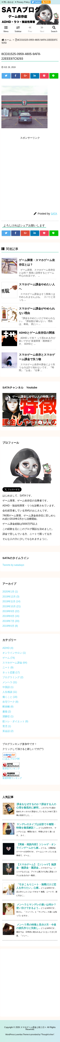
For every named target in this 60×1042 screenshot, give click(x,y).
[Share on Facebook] (15, 76)
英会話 (7, 731)
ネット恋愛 (11, 672)
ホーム (7, 40)
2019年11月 (11, 601)
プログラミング (12, 677)
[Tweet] (6, 76)
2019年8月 (10, 616)
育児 (6, 726)
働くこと (9, 697)
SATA (54, 213)
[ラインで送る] (53, 76)
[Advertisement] (30, 171)
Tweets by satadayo (13, 565)
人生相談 (9, 692)
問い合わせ (9, 2)
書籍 (6, 711)
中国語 (7, 687)
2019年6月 (10, 626)
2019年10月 (11, 606)
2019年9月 (10, 611)
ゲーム (8, 657)
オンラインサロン (14, 653)
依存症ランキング (11, 768)
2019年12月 (10, 596)
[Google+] (25, 76)
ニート (7, 667)
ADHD (7, 648)
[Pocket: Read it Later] (44, 76)
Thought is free (47, 1034)
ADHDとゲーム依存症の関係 (37, 332)
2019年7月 (10, 621)
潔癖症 (7, 716)
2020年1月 (10, 591)
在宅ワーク (10, 701)
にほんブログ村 (11, 758)
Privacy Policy (23, 2)
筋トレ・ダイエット (15, 721)
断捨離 (7, 706)
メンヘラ (9, 682)
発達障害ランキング (12, 778)
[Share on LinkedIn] (34, 76)
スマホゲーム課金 (14, 662)
